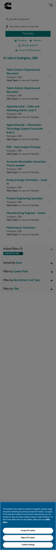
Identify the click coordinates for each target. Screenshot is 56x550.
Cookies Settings (28, 545)
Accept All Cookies (28, 531)
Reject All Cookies (28, 538)
